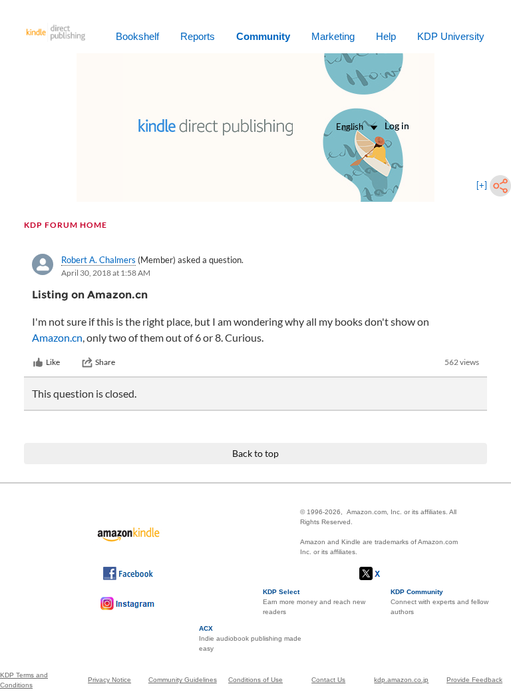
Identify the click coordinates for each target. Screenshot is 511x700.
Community (263, 36)
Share (105, 362)
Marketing (333, 36)
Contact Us (328, 679)
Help (386, 36)
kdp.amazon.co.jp (401, 679)
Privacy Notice (109, 679)
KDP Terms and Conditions (24, 680)
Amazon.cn (57, 337)
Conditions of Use (255, 679)
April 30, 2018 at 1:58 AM (105, 273)
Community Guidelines (182, 679)
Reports (197, 36)
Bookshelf (137, 36)
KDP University (450, 36)
